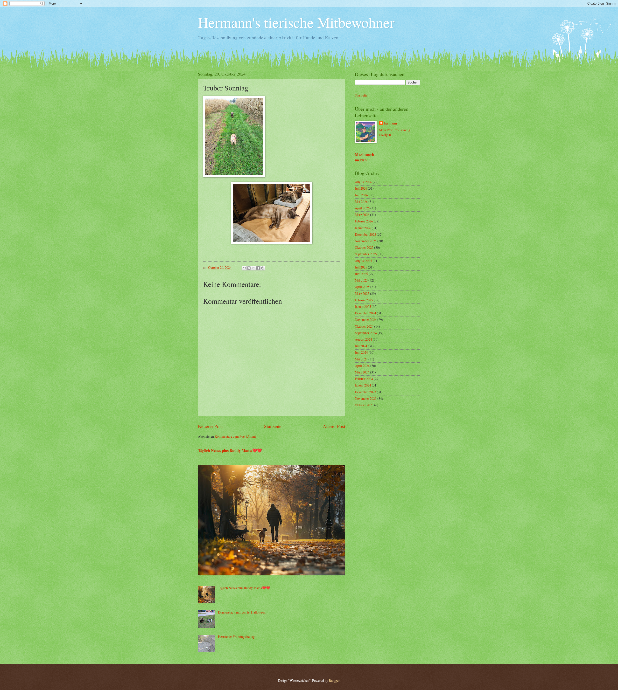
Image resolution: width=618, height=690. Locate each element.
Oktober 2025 (364, 247)
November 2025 (366, 241)
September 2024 (366, 333)
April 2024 (362, 365)
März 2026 (362, 214)
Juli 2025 (361, 267)
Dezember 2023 (365, 392)
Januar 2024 (363, 385)
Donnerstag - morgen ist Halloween (242, 612)
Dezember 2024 (365, 313)
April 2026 (362, 208)
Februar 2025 (364, 300)
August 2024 (363, 339)
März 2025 (362, 293)
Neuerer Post (210, 426)
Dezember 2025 (365, 234)
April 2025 (362, 286)
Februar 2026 (364, 221)
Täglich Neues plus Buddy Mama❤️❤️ (230, 450)
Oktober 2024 (364, 326)
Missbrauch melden (364, 157)
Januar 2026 (363, 228)
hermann (390, 123)
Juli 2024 (361, 346)
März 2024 (362, 372)
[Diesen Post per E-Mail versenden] (244, 268)
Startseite (272, 426)
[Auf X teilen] (253, 268)
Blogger (334, 680)
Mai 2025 (361, 280)
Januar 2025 (363, 306)
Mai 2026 (361, 201)
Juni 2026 (361, 195)
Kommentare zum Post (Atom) (235, 436)
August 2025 (363, 260)
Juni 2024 (361, 352)
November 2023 (366, 398)
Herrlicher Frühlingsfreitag (236, 636)
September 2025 (366, 254)
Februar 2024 (364, 378)
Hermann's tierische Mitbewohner (296, 22)
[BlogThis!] (248, 268)
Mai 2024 (361, 359)
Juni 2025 (361, 273)
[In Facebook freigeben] (258, 268)
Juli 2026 (361, 188)
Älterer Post (334, 426)
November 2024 (366, 319)
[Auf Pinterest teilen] (262, 268)
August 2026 (363, 181)
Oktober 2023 (364, 405)
